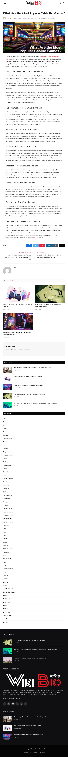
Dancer (5, 475)
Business (6, 462)
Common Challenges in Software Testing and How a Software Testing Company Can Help (18, 257)
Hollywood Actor (8, 512)
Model (5, 555)
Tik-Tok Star (6, 602)
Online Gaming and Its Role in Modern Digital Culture (17, 306)
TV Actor (5, 608)
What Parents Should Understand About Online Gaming (28, 385)
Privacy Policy (33, 752)
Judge (5, 532)
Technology (6, 598)
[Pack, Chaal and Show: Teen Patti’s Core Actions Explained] (50, 294)
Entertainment (7, 495)
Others (5, 565)
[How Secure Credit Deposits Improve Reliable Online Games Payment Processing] (7, 405)
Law (4, 535)
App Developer (7, 432)
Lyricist (5, 542)
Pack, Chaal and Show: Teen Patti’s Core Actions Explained (48, 306)
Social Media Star (8, 588)
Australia (5, 435)
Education (6, 488)
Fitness (5, 505)
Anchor (5, 428)
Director (5, 482)
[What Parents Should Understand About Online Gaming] (7, 387)
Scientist (5, 582)
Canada (5, 468)
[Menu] (5, 3)
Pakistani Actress (8, 568)
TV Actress (6, 612)
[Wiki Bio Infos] (34, 3)
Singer (5, 585)
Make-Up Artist (7, 548)
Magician (5, 545)
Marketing (6, 552)
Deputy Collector (8, 478)
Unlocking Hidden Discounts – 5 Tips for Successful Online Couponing (49, 256)
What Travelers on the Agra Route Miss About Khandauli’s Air (30, 658)
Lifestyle (5, 538)
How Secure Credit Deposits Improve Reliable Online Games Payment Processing (35, 403)
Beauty (5, 442)
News (5, 562)
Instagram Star (7, 518)
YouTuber (6, 622)
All (4, 425)
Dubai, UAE (6, 485)
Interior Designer (8, 522)
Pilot (4, 572)
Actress (5, 422)
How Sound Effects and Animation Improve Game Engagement (17, 334)
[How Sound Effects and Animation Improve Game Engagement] (18, 321)
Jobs (4, 528)
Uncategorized (7, 615)
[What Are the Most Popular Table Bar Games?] (34, 37)
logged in (16, 349)
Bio (4, 445)
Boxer (5, 458)
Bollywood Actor (8, 452)
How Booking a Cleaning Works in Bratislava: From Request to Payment (33, 367)
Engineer (5, 492)
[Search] (63, 3)
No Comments (43, 18)
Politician (5, 575)
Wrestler (5, 619)
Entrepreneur (7, 498)
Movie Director (7, 558)
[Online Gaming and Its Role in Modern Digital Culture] (18, 294)
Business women (8, 465)
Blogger (5, 448)
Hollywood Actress (8, 515)
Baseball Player (7, 438)
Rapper (5, 578)
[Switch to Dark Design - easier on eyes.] (60, 3)
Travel (5, 605)
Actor (4, 418)
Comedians (6, 472)
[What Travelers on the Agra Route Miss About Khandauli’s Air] (7, 660)
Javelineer (6, 525)
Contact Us (42, 752)
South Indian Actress (9, 592)
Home (4, 8)
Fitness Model (7, 508)
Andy (10, 18)
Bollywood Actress (8, 455)
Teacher (5, 595)
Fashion (5, 502)
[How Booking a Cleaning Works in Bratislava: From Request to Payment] (7, 370)
